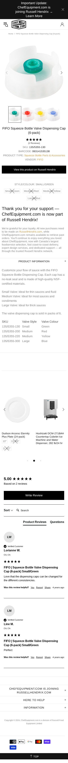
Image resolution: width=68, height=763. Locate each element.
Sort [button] (7, 510)
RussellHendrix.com (30, 231)
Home (10, 34)
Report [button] (39, 587)
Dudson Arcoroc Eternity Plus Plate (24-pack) (16, 435)
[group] (34, 479)
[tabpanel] (17, 424)
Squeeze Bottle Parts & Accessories (44, 155)
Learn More (34, 16)
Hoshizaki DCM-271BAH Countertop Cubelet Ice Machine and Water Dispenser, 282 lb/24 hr (50, 438)
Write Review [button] (34, 495)
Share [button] (48, 587)
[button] (34, 141)
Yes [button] (32, 587)
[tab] (34, 522)
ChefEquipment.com (19, 24)
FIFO (40, 159)
